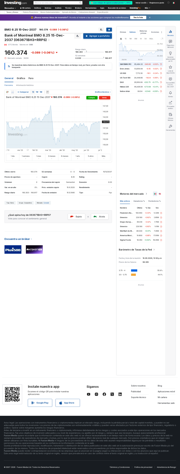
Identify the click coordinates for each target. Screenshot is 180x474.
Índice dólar (125, 91)
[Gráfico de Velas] (7, 92)
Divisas (123, 32)
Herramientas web (166, 403)
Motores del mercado (132, 193)
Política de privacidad (143, 467)
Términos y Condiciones (120, 467)
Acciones (155, 32)
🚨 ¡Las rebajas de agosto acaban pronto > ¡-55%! (111, 3)
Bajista (79, 216)
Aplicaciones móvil (166, 391)
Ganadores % (139, 201)
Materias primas (143, 32)
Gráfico (21, 78)
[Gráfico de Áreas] (12, 92)
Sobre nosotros (138, 385)
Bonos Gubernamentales (50, 12)
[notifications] (168, 2)
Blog (160, 385)
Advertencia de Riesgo (166, 467)
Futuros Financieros (30, 12)
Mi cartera (162, 397)
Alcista (102, 216)
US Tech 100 (125, 78)
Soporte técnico (138, 397)
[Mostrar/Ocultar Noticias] (47, 92)
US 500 (123, 73)
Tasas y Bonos (12, 12)
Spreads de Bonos (69, 12)
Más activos (125, 201)
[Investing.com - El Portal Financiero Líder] (15, 3)
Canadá (46, 203)
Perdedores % (154, 201)
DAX (122, 82)
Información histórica (24, 85)
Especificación (102, 12)
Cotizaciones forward (87, 12)
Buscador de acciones (117, 8)
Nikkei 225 (124, 87)
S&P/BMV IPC (125, 64)
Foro (31, 78)
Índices (133, 32)
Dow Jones (124, 69)
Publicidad (136, 391)
